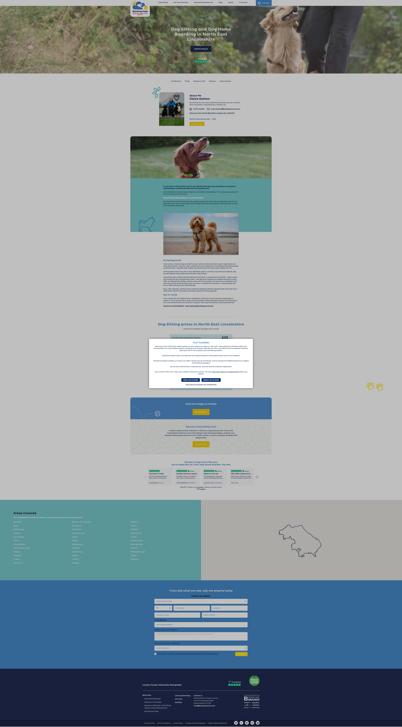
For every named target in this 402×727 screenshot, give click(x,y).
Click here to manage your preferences (201, 384)
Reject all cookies (211, 380)
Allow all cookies (190, 380)
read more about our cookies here (225, 372)
